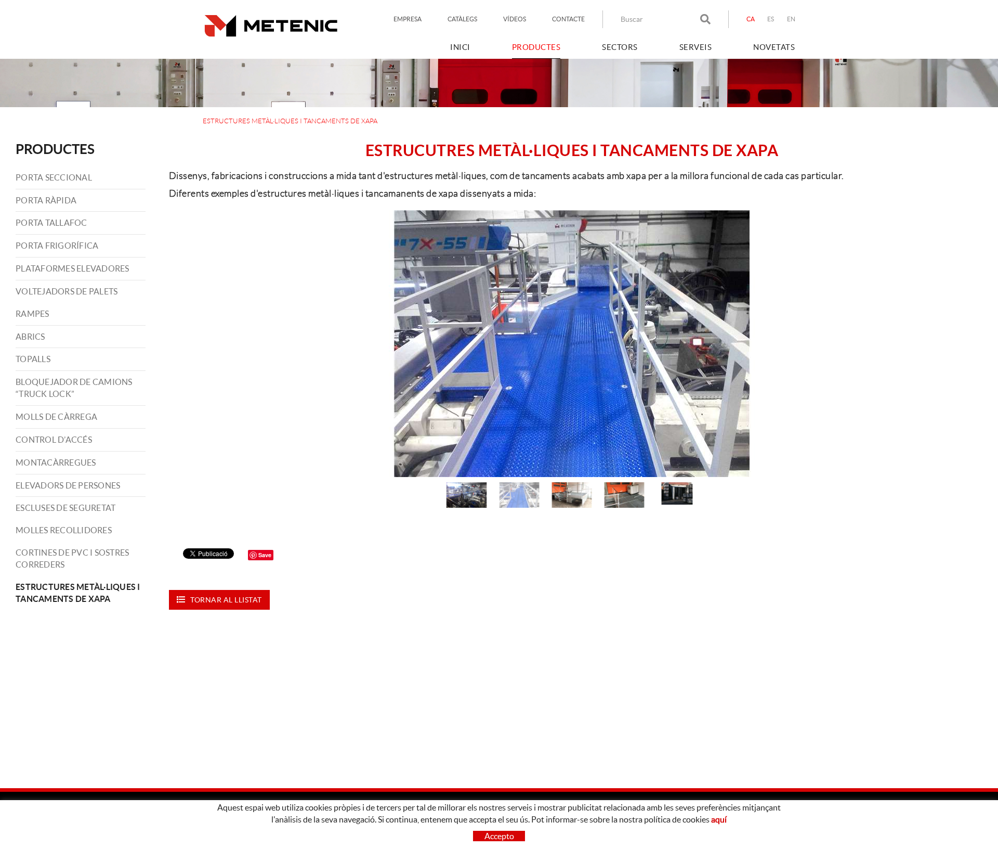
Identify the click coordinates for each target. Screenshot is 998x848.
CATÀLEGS (462, 19)
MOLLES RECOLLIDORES (64, 530)
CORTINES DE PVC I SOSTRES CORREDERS (72, 558)
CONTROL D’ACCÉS (54, 439)
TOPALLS (33, 359)
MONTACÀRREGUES (56, 462)
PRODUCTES (55, 149)
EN (791, 19)
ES (770, 19)
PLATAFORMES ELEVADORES (72, 268)
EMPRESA (407, 19)
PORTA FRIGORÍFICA (57, 245)
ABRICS (30, 336)
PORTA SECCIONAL (54, 177)
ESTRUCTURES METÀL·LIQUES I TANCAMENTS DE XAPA (78, 592)
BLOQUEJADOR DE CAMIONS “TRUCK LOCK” (74, 388)
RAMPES (32, 313)
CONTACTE (568, 19)
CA (750, 19)
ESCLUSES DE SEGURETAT (65, 507)
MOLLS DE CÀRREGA (56, 416)
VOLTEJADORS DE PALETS (66, 291)
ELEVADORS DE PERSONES (68, 485)
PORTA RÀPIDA (46, 200)
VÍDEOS (514, 19)
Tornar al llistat (226, 600)
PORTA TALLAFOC (51, 222)
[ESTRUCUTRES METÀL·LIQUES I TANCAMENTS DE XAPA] (571, 343)
